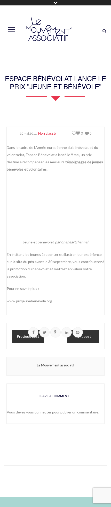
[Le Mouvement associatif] (49, 29)
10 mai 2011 (28, 133)
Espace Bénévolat (40, 154)
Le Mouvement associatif (55, 365)
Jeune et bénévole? (38, 242)
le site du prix (23, 261)
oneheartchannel (74, 242)
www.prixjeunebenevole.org (29, 301)
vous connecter (38, 412)
